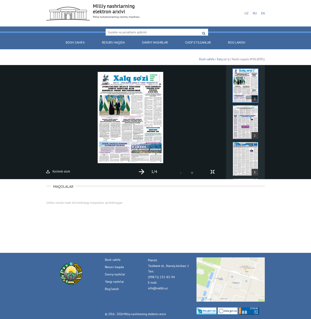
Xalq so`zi (223, 59)
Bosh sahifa (75, 42)
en (263, 13)
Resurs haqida (113, 42)
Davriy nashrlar (155, 42)
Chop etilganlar (198, 42)
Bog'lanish (236, 42)
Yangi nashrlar (114, 282)
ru (255, 13)
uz (247, 13)
